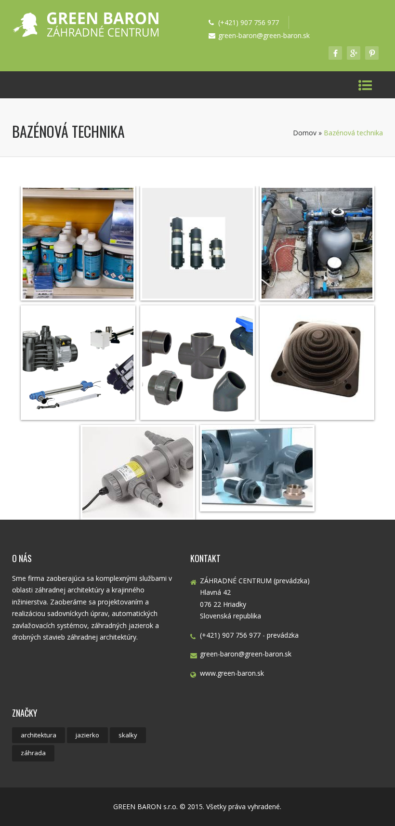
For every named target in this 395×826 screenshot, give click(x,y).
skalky (127, 735)
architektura (38, 735)
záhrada (33, 752)
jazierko (87, 735)
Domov (304, 132)
